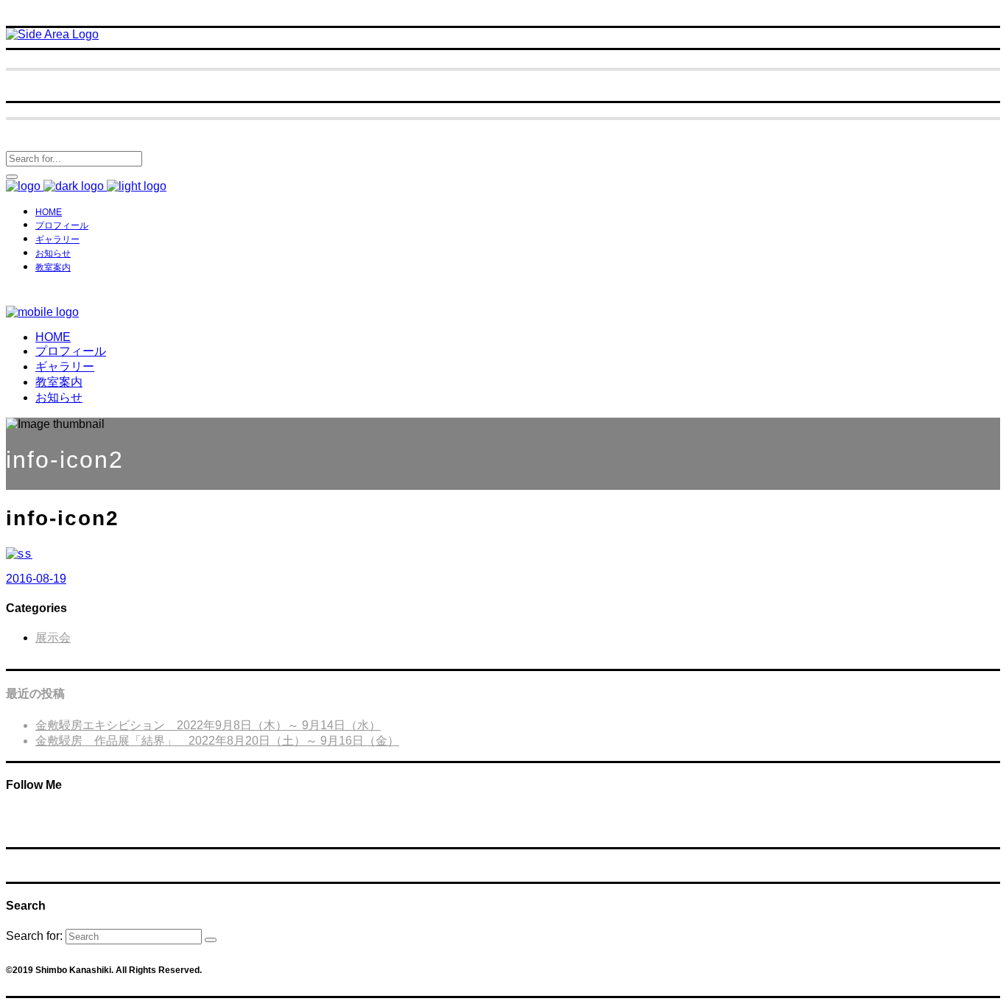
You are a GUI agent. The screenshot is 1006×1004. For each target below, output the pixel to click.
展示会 (53, 637)
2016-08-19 (36, 578)
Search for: (34, 936)
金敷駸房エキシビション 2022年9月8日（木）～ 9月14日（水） (208, 725)
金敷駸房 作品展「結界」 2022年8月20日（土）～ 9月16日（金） (217, 740)
